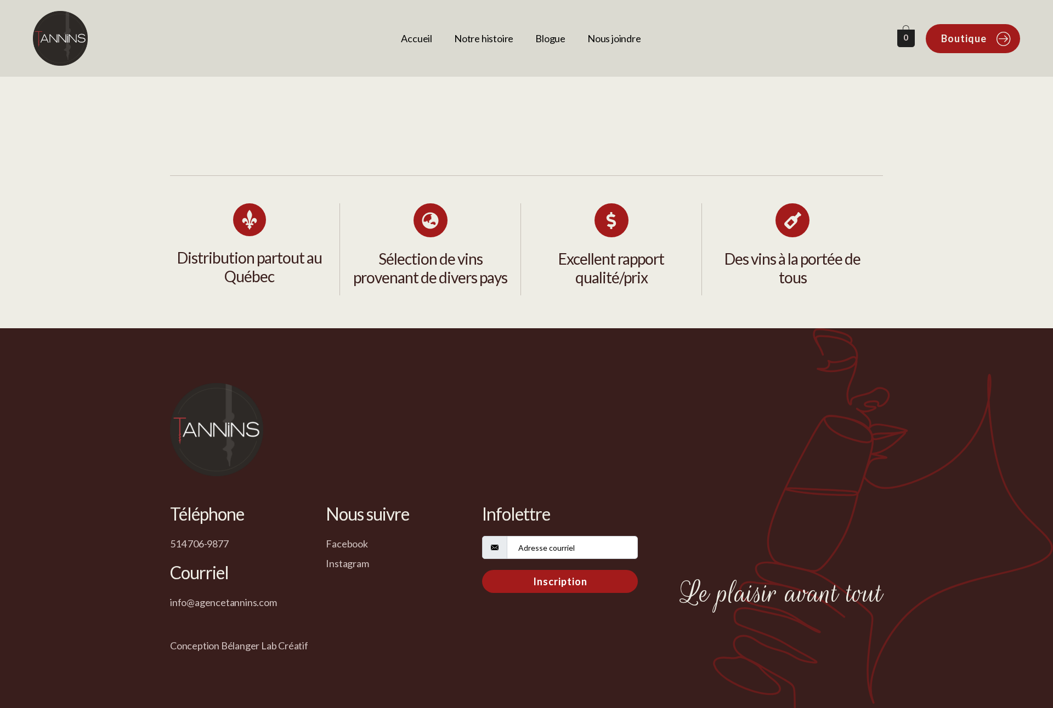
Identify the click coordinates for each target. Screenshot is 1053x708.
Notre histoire (483, 38)
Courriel (199, 572)
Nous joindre (614, 38)
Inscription (560, 581)
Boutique (964, 38)
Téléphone (207, 513)
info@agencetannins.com (223, 602)
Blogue (550, 38)
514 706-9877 (199, 544)
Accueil (416, 38)
